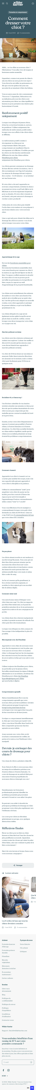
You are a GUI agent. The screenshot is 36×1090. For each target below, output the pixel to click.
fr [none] (32, 1088)
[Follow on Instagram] (8, 1070)
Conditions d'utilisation (6, 1015)
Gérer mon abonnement (6, 990)
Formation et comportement (18, 12)
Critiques (23, 952)
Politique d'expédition (6, 1009)
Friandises (5, 956)
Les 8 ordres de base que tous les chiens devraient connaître (15, 922)
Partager (19, 865)
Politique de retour (9, 1004)
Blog (3, 995)
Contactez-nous (8, 1020)
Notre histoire (25, 944)
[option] (28, 1088)
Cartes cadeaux (7, 978)
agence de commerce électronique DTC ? (14, 1084)
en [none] (28, 1088)
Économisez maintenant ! (6, 973)
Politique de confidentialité (7, 999)
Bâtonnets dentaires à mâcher (9, 967)
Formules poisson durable (8, 951)
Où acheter (24, 948)
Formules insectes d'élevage (8, 945)
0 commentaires (25, 33)
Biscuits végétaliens (6, 961)
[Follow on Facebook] (3, 1070)
